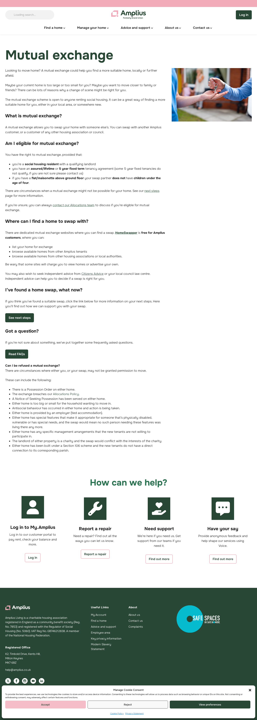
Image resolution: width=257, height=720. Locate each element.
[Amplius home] (128, 15)
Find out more (159, 559)
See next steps (20, 318)
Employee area (100, 632)
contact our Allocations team (73, 205)
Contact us (135, 621)
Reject (128, 704)
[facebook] (16, 681)
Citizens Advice (92, 274)
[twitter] (8, 681)
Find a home (98, 621)
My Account (98, 615)
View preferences (210, 704)
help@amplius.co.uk (18, 670)
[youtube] (33, 681)
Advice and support (103, 627)
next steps (151, 191)
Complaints (135, 627)
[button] (250, 690)
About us (134, 615)
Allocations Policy (66, 394)
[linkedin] (41, 681)
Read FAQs (17, 354)
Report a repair (95, 554)
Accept (45, 704)
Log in (243, 15)
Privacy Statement (134, 713)
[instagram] (25, 681)
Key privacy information (106, 638)
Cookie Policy (117, 713)
